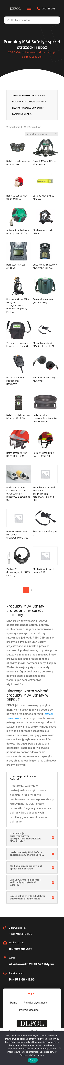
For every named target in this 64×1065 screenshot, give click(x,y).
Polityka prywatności (35, 1002)
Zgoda (33, 1060)
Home (13, 1002)
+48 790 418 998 (20, 934)
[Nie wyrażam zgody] (60, 1048)
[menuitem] (32, 96)
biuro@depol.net (20, 949)
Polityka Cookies (29, 1010)
